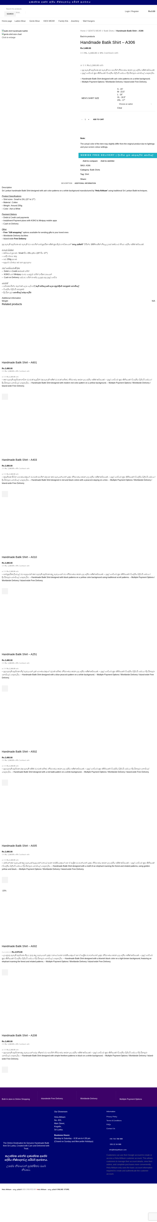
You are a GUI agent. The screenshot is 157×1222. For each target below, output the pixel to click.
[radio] (135, 89)
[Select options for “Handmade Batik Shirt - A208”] (5, 1070)
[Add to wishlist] (5, 391)
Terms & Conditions (114, 1121)
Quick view (5, 403)
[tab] (66, 183)
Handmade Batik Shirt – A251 (19, 654)
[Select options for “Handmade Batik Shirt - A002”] (5, 972)
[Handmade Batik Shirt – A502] (20, 721)
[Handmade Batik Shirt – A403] (20, 429)
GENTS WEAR (94, 31)
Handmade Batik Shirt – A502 (19, 751)
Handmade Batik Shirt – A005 (19, 845)
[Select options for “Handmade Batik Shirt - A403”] (5, 494)
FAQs (108, 1124)
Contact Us (110, 1128)
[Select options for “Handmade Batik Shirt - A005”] (5, 880)
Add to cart (98, 119)
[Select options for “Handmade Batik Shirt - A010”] (5, 591)
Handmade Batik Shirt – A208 (19, 1035)
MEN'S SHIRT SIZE (90, 98)
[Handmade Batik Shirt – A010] (20, 526)
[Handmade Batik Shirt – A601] (20, 331)
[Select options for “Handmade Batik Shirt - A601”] (5, 397)
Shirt (87, 174)
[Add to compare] (5, 358)
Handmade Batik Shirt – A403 (19, 459)
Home (83, 31)
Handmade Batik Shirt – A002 (19, 946)
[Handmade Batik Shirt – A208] (20, 1004)
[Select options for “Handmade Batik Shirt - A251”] (5, 688)
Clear (119, 108)
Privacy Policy (111, 1117)
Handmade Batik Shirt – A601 (19, 362)
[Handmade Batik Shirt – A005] (20, 815)
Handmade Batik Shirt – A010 (19, 557)
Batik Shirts (109, 31)
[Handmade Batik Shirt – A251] (20, 623)
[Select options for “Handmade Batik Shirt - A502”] (5, 783)
